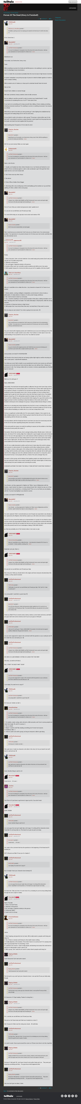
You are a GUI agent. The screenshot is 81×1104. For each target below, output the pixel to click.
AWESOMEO (12, 373)
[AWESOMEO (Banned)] (6, 374)
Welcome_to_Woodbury (14, 28)
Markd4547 (12, 42)
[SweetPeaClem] (6, 708)
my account (72, 2)
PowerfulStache (13, 917)
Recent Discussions (60, 20)
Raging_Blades (13, 954)
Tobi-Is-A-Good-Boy (15, 272)
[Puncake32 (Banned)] (6, 806)
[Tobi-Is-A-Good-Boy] (6, 273)
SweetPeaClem (13, 707)
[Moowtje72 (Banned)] (6, 776)
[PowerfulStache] (6, 918)
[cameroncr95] (8, 240)
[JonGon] (6, 786)
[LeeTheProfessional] (6, 580)
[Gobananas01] (6, 149)
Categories (72, 8)
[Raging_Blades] (6, 954)
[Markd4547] (6, 43)
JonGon (11, 785)
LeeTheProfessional (13, 47)
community (18, 2)
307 (50, 19)
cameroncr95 (17, 240)
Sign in (5, 1091)
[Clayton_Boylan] (6, 130)
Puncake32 (12, 805)
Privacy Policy (37, 1099)
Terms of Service (29, 1099)
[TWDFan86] (6, 23)
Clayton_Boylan (14, 129)
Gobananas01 (12, 148)
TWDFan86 (12, 22)
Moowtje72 (12, 775)
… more (33, 51)
